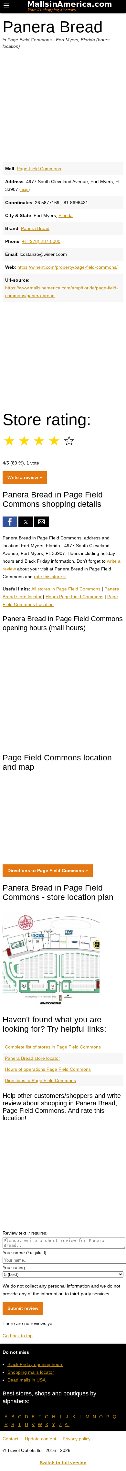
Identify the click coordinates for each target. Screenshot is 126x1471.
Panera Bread (35, 228)
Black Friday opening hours (35, 1364)
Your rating (14, 1267)
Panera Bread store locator (32, 1058)
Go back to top (18, 1335)
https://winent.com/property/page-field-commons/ (67, 267)
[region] (63, 353)
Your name (24, 1252)
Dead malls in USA (26, 1379)
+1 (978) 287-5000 (41, 241)
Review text (25, 1233)
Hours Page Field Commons (74, 596)
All (67, 1424)
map (24, 189)
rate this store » (50, 576)
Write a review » (24, 477)
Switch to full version (63, 1462)
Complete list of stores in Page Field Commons (53, 1046)
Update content (40, 1438)
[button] (10, 521)
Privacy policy (76, 1438)
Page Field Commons (39, 168)
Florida (65, 215)
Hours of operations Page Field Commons (48, 1069)
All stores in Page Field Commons (65, 588)
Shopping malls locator (30, 1372)
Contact (10, 1438)
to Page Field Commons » (47, 870)
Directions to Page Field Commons (40, 1080)
